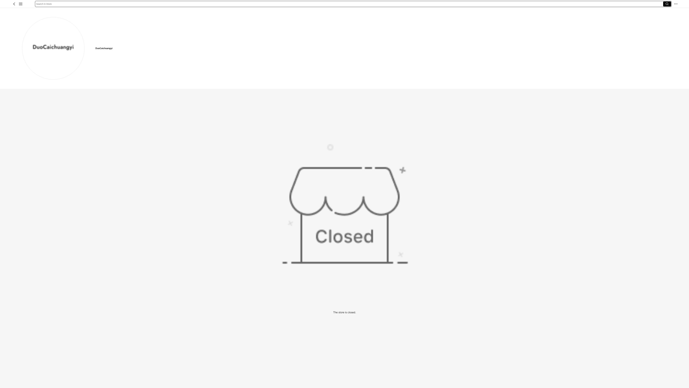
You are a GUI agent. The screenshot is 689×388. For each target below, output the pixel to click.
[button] (14, 4)
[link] (53, 48)
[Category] (20, 4)
